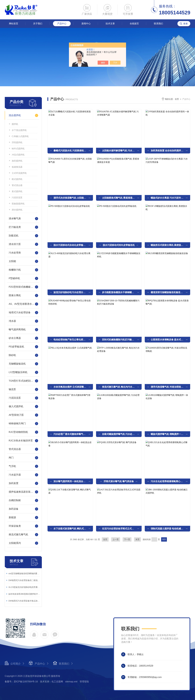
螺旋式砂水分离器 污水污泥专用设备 (167, 198)
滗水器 (12, 321)
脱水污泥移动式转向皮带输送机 (119, 245)
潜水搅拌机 (17, 210)
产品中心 (61, 23)
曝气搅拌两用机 (17, 329)
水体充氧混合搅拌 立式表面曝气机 (70, 387)
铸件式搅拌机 (18, 148)
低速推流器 (17, 167)
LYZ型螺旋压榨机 (18, 372)
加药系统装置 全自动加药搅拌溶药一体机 (167, 150)
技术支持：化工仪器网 (51, 681)
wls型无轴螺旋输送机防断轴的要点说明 (24, 573)
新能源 (12, 517)
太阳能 (12, 261)
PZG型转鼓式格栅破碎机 (22, 287)
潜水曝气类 (15, 218)
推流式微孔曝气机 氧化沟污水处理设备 (118, 387)
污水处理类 (15, 252)
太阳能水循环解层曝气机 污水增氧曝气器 (118, 150)
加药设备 (13, 509)
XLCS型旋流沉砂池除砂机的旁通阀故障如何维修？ (24, 587)
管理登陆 (84, 681)
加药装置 (13, 483)
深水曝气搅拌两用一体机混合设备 (70, 481)
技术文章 (110, 23)
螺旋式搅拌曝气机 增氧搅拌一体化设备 (167, 434)
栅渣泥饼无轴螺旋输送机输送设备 (167, 292)
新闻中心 (86, 23)
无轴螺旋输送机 (17, 363)
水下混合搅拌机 (19, 130)
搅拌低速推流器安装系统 (22, 491)
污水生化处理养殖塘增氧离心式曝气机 (167, 481)
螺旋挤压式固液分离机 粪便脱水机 (167, 245)
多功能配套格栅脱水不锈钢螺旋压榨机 (118, 292)
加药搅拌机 (17, 161)
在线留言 (134, 23)
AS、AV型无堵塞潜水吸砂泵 (23, 304)
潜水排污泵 (15, 244)
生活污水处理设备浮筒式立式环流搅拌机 (118, 528)
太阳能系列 (15, 543)
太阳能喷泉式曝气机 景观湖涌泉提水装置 (118, 198)
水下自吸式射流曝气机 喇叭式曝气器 (70, 528)
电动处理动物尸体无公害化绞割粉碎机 (70, 339)
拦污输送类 (15, 227)
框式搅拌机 (17, 179)
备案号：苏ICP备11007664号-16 (21, 681)
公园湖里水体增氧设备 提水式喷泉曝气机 (167, 339)
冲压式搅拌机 (18, 154)
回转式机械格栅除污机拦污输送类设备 (118, 339)
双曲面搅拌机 (18, 203)
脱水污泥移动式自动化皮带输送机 (70, 245)
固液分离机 (15, 295)
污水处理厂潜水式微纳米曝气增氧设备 (70, 434)
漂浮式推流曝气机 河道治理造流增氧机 (167, 387)
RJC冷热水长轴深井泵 (21, 440)
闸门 (11, 457)
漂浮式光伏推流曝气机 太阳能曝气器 (70, 198)
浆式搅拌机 (17, 191)
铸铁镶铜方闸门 (17, 423)
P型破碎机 (14, 278)
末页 (137, 539)
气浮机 (12, 466)
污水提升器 (15, 474)
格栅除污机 (15, 269)
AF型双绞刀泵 (16, 415)
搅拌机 (15, 124)
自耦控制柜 (15, 500)
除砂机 (12, 355)
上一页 (116, 539)
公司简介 (15, 663)
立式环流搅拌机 (19, 173)
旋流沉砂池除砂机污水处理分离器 (70, 292)
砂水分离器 (15, 338)
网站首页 (13, 23)
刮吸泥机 (13, 235)
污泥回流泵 (17, 197)
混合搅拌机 (15, 115)
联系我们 (158, 23)
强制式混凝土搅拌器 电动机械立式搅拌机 (167, 528)
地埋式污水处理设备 (20, 312)
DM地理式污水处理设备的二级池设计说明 (24, 580)
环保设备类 (15, 526)
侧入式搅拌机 (16, 406)
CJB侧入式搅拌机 (20, 136)
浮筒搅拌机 (17, 142)
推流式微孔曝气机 (18, 534)
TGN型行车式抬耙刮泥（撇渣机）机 (23, 380)
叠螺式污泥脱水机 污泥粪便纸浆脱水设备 (70, 150)
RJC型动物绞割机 (18, 432)
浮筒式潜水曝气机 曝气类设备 (119, 481)
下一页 (127, 539)
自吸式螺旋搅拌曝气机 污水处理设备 (118, 434)
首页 (177, 99)
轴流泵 (12, 389)
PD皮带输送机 (16, 346)
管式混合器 (17, 185)
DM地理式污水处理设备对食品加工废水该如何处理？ (24, 601)
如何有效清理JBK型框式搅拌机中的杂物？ (24, 594)
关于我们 (37, 23)
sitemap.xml (71, 681)
